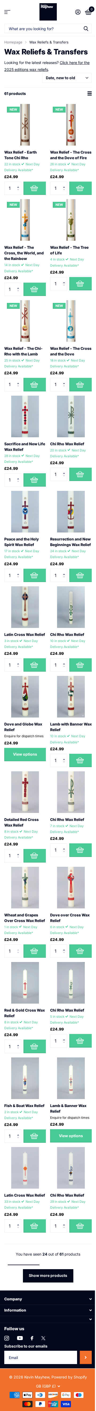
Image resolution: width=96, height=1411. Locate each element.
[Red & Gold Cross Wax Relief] (25, 983)
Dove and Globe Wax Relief (23, 727)
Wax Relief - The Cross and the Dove (70, 351)
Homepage (13, 42)
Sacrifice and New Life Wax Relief (24, 447)
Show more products (48, 1275)
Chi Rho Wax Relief (67, 444)
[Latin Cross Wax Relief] (25, 607)
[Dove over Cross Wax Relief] (71, 887)
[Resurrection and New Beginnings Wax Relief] (71, 511)
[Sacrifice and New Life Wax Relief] (25, 416)
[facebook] (32, 1338)
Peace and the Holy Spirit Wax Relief (21, 542)
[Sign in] (78, 12)
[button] (19, 183)
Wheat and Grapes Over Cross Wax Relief (24, 918)
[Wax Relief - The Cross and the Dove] (71, 321)
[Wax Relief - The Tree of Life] (71, 220)
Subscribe (86, 1357)
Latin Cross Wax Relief (24, 634)
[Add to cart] (34, 188)
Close (48, 1299)
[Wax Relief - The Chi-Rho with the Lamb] (25, 321)
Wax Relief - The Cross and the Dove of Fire (70, 155)
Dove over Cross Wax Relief (70, 918)
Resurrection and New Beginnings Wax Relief (70, 542)
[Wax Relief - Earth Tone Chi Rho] (25, 125)
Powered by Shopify (69, 1377)
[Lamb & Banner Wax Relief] (71, 1078)
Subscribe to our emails (25, 1346)
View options (25, 754)
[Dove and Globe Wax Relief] (25, 696)
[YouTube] (20, 1338)
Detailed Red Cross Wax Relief (21, 822)
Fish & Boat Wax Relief (24, 1105)
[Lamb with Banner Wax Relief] (71, 696)
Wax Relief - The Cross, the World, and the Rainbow (24, 253)
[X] (43, 1338)
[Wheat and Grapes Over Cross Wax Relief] (25, 887)
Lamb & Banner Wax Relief (68, 1108)
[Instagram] (6, 1338)
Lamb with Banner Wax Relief (71, 727)
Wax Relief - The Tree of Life (69, 250)
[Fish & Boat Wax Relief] (25, 1078)
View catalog (7, 12)
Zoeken (86, 28)
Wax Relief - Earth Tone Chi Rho (20, 155)
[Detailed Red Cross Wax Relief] (25, 792)
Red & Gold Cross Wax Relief (24, 1013)
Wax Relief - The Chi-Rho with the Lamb (23, 351)
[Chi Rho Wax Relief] (71, 416)
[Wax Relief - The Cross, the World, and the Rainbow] (25, 220)
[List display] (89, 93)
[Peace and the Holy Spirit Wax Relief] (25, 511)
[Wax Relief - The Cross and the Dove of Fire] (71, 125)
